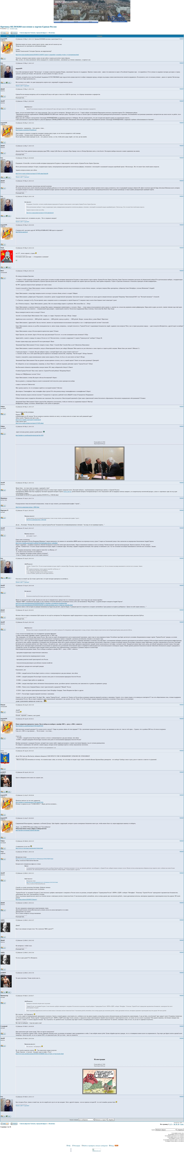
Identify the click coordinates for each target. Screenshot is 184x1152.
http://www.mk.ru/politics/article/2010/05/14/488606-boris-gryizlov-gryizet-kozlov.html (40, 1054)
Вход (112, 1145)
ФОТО (90, 21)
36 (13, 28)
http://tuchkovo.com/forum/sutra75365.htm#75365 (29, 726)
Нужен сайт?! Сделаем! (22, 86)
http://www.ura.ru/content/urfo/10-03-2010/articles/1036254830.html (34, 859)
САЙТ (61, 21)
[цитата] (181, 38)
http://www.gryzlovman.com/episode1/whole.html (29, 848)
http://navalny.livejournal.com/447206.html (27, 830)
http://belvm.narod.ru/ (22, 232)
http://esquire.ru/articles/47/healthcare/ (26, 130)
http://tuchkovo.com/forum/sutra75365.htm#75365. (30, 802)
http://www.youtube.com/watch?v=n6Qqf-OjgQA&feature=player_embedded (37, 543)
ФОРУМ (76, 21)
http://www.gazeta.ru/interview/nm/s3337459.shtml (30, 423)
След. (16, 28)
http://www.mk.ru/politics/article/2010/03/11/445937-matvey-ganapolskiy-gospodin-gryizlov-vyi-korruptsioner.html (47, 54)
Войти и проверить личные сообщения (95, 1145)
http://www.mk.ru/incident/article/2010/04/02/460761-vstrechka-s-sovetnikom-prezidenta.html (41, 603)
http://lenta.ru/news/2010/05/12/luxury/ (26, 899)
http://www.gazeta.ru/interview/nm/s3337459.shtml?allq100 (32, 173)
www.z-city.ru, (67, 491)
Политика (52, 33)
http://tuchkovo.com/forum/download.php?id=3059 (29, 435)
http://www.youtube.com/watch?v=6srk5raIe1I (28, 420)
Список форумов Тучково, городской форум (33, 33)
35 (12, 28)
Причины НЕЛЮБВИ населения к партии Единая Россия (28, 26)
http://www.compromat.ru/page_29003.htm (27, 507)
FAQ (69, 1146)
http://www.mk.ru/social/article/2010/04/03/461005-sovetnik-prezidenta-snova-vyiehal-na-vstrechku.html (44, 605)
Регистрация (77, 1146)
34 (10, 28)
